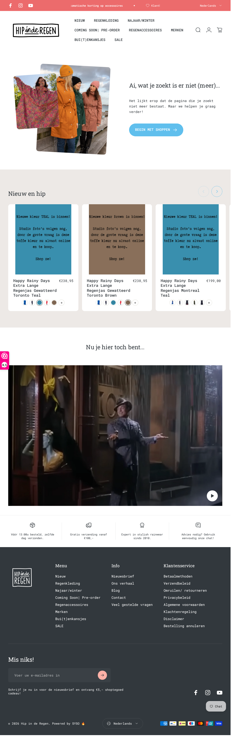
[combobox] (211, 5)
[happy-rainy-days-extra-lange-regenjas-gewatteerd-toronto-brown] (54, 302)
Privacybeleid (177, 597)
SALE (59, 626)
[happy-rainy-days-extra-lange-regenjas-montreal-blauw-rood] (187, 302)
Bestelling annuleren (184, 626)
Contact (119, 597)
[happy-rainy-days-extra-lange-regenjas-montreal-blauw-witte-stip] (180, 302)
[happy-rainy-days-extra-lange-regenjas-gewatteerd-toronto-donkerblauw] (32, 302)
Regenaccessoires (71, 604)
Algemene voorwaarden (184, 604)
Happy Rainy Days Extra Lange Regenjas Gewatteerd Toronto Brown (108, 288)
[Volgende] (216, 191)
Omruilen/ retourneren (185, 590)
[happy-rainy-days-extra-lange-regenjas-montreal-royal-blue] (172, 302)
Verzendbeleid (177, 583)
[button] (212, 495)
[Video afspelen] (115, 435)
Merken (61, 612)
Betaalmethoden (178, 576)
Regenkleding (67, 583)
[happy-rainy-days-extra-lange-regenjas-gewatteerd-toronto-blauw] (25, 302)
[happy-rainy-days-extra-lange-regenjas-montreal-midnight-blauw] (202, 302)
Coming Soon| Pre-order (78, 597)
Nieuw (60, 576)
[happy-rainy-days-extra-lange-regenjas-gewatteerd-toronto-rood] (47, 302)
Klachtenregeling (180, 612)
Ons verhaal (123, 583)
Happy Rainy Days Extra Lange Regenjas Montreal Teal (180, 288)
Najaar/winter (68, 590)
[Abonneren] (102, 675)
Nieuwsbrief (123, 576)
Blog (116, 590)
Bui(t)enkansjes (70, 619)
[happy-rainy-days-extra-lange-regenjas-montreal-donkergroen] (194, 302)
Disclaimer (174, 619)
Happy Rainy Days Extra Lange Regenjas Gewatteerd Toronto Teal (35, 288)
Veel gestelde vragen (132, 604)
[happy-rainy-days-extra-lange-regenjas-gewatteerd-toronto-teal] (39, 302)
